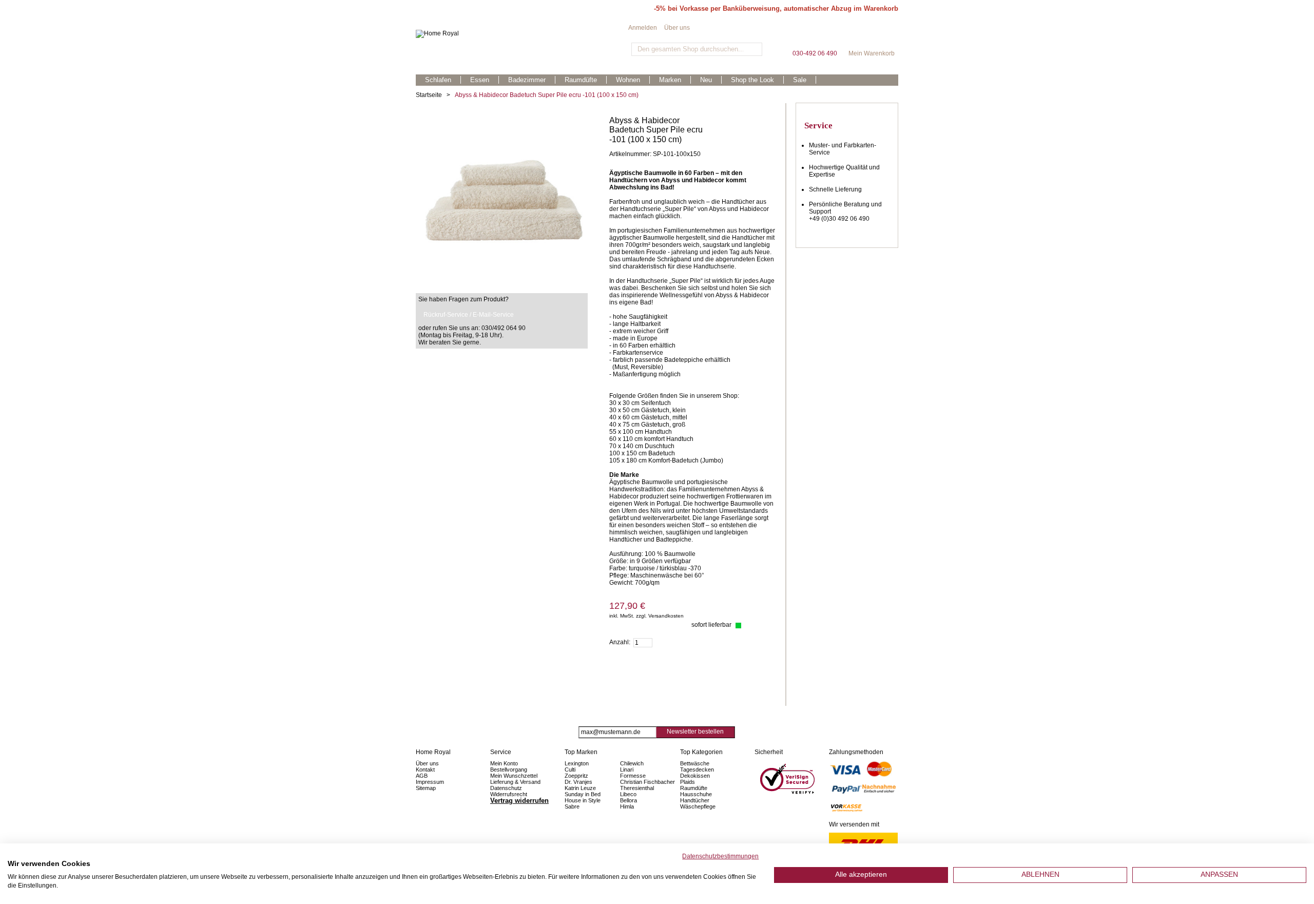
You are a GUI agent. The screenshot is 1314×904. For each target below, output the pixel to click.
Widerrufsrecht (508, 794)
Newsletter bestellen (695, 731)
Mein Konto (504, 763)
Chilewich (632, 763)
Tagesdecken (697, 769)
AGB (422, 776)
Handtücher (694, 800)
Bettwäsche (694, 763)
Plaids (687, 782)
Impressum (430, 782)
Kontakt (425, 769)
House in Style (583, 800)
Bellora (629, 800)
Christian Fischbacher (647, 782)
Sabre (572, 806)
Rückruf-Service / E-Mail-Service (468, 314)
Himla (627, 806)
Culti (570, 769)
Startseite (429, 95)
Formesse (633, 776)
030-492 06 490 (814, 36)
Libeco (628, 794)
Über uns (677, 27)
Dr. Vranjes (578, 782)
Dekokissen (695, 776)
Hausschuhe (696, 794)
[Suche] (753, 49)
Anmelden (642, 27)
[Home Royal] (522, 34)
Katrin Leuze (580, 788)
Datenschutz (506, 788)
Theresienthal (637, 788)
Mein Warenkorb (871, 36)
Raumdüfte (693, 788)
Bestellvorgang (508, 769)
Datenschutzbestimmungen (720, 856)
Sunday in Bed (583, 794)
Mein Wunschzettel (513, 776)
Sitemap (426, 788)
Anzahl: (619, 642)
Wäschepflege (698, 806)
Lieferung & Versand (515, 782)
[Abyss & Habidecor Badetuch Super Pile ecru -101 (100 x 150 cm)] (502, 119)
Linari (626, 769)
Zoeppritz (576, 776)
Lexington (577, 763)
